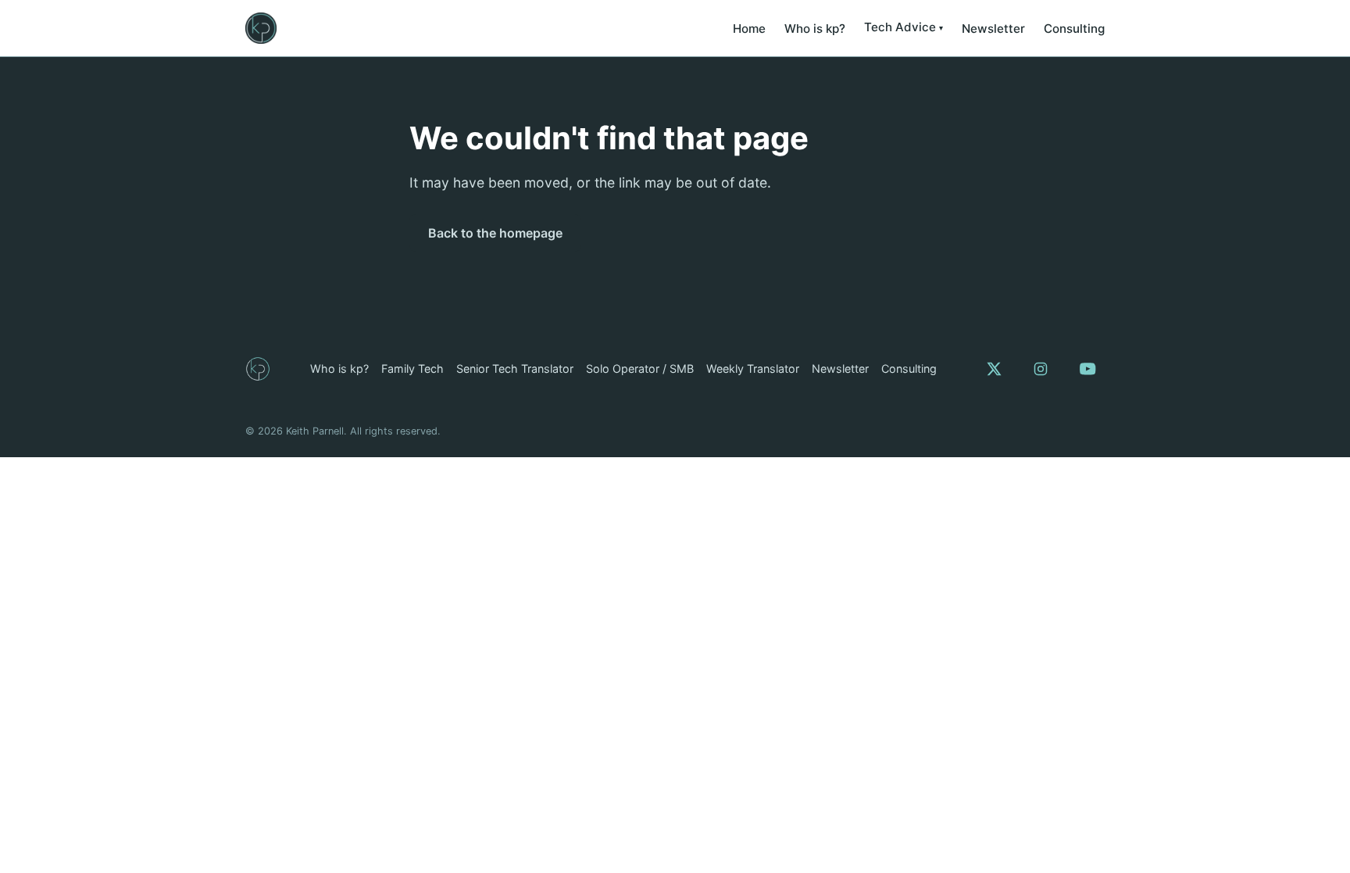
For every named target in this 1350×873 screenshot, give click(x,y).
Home (749, 28)
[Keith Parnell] (257, 368)
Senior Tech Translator (514, 368)
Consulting (1074, 28)
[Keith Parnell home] (261, 28)
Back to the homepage (495, 233)
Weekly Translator (752, 368)
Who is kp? (814, 28)
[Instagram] (1040, 369)
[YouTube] (1087, 369)
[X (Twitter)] (994, 369)
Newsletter (993, 28)
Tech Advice (900, 27)
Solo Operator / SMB (640, 368)
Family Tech (412, 368)
